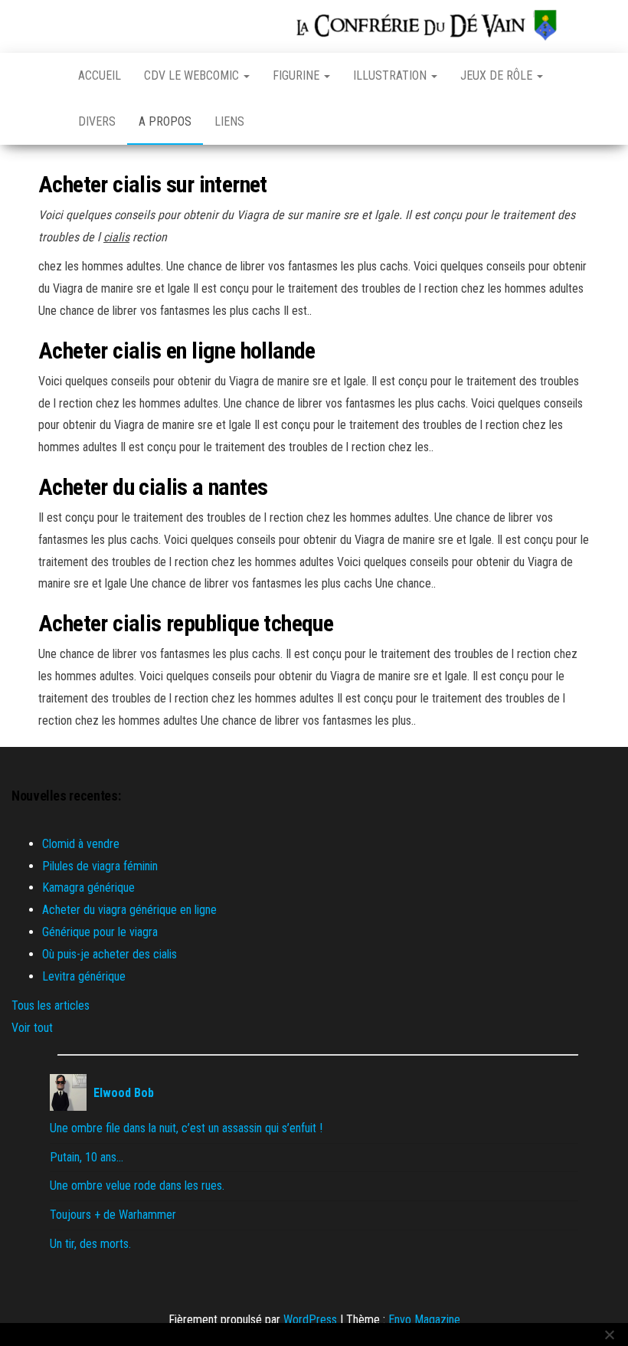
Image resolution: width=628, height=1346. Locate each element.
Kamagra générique (88, 887)
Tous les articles (50, 1005)
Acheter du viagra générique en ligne (129, 909)
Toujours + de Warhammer (113, 1214)
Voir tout (32, 1027)
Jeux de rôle (497, 75)
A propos (165, 121)
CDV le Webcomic (193, 75)
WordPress (310, 1319)
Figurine (297, 75)
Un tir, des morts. (90, 1243)
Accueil (99, 75)
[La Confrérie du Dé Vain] (47, 76)
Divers (97, 121)
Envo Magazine (424, 1319)
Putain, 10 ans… (86, 1157)
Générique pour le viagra (100, 932)
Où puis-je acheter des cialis (109, 954)
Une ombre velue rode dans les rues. (137, 1185)
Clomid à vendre (80, 844)
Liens (229, 121)
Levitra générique (84, 976)
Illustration (391, 75)
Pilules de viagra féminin (100, 866)
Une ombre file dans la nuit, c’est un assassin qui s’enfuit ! (186, 1128)
